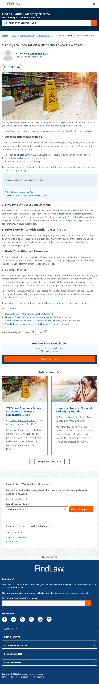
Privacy (14, 677)
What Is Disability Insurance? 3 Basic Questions (27, 324)
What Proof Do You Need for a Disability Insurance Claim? (33, 320)
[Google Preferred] (49, 619)
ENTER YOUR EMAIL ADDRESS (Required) (20, 598)
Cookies (37, 677)
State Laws (13, 541)
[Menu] (3, 4)
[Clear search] (65, 509)
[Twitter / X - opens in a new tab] (22, 619)
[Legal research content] (94, 654)
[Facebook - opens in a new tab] (4, 619)
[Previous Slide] (32, 461)
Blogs (14, 36)
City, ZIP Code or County (18, 504)
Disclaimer (25, 677)
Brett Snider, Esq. (38, 53)
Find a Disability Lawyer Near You (20, 192)
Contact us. (18, 587)
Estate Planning (15, 532)
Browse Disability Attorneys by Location (24, 313)
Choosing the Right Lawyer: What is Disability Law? (27, 195)
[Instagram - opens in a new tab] (31, 619)
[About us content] (94, 629)
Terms (4, 677)
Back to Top (50, 557)
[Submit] (88, 603)
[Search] (94, 4)
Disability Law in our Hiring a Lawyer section (66, 303)
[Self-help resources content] (94, 645)
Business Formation (17, 537)
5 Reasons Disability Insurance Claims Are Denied (28, 317)
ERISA (71, 260)
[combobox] (37, 509)
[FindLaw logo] (15, 4)
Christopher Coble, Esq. (22, 420)
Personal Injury (44, 36)
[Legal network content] (94, 662)
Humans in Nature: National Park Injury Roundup (74, 409)
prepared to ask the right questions (73, 213)
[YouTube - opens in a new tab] (13, 619)
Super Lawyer (25, 154)
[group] (49, 420)
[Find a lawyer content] (94, 637)
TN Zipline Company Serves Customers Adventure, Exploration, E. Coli (23, 411)
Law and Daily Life (27, 36)
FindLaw (5, 36)
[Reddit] (40, 619)
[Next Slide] (67, 461)
